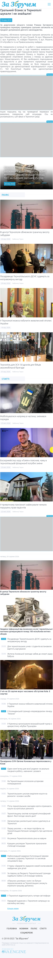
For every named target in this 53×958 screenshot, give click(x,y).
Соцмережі (26, 933)
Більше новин (13, 908)
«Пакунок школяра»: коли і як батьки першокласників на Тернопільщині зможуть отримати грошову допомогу (27, 883)
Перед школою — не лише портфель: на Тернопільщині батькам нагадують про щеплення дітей (29, 830)
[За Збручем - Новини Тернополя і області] (19, 4)
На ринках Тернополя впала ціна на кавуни (26, 838)
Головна (12, 928)
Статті (43, 928)
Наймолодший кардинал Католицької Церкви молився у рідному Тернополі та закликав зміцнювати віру (27, 858)
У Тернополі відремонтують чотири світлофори (28, 896)
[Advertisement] (26, 93)
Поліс (34, 928)
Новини (23, 928)
